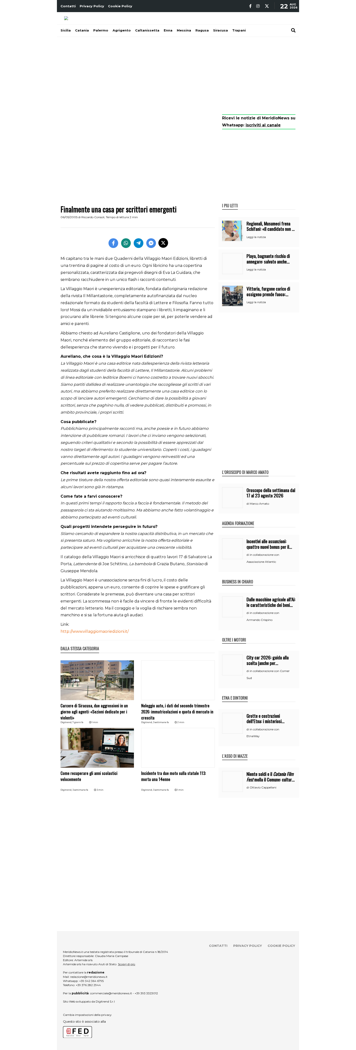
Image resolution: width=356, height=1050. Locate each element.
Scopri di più (126, 964)
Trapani (239, 30)
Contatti (68, 6)
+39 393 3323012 (146, 993)
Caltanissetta (147, 30)
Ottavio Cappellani (263, 787)
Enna (168, 30)
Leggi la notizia (256, 237)
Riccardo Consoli (92, 217)
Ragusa (202, 30)
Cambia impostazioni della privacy (87, 1015)
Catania (82, 30)
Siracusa (220, 30)
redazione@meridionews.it (89, 977)
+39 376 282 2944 (88, 985)
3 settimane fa (161, 722)
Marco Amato (259, 503)
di (248, 503)
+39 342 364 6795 (91, 981)
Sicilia (66, 30)
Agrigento (122, 30)
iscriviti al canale (263, 125)
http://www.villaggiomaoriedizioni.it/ (95, 631)
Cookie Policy (120, 6)
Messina (184, 30)
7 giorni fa (77, 722)
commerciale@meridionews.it (111, 993)
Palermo (100, 30)
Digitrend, (66, 722)
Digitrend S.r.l (105, 1001)
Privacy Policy (92, 6)
